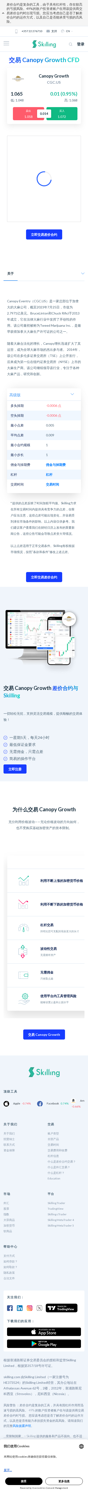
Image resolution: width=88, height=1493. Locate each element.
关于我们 (9, 1133)
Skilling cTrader (57, 1214)
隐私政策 (9, 1272)
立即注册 (15, 769)
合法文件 (9, 1278)
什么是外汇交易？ (59, 1167)
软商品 (8, 1231)
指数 (6, 1214)
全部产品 (53, 1139)
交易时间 (53, 1144)
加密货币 (9, 1225)
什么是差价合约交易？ (62, 1161)
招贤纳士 (9, 1139)
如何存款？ (11, 1261)
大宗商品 (9, 1220)
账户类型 (53, 1133)
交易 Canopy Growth (44, 1034)
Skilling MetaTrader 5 (61, 1225)
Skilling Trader (56, 1203)
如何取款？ (11, 1267)
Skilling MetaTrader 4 (61, 1220)
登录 (80, 44)
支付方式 (9, 1255)
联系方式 (9, 1144)
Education (54, 1178)
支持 (54, 31)
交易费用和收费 (57, 1150)
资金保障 (9, 1150)
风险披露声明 (22, 1426)
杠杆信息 (53, 1156)
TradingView (55, 1208)
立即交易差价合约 (44, 234)
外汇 (6, 1203)
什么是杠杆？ (56, 1173)
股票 (6, 1208)
